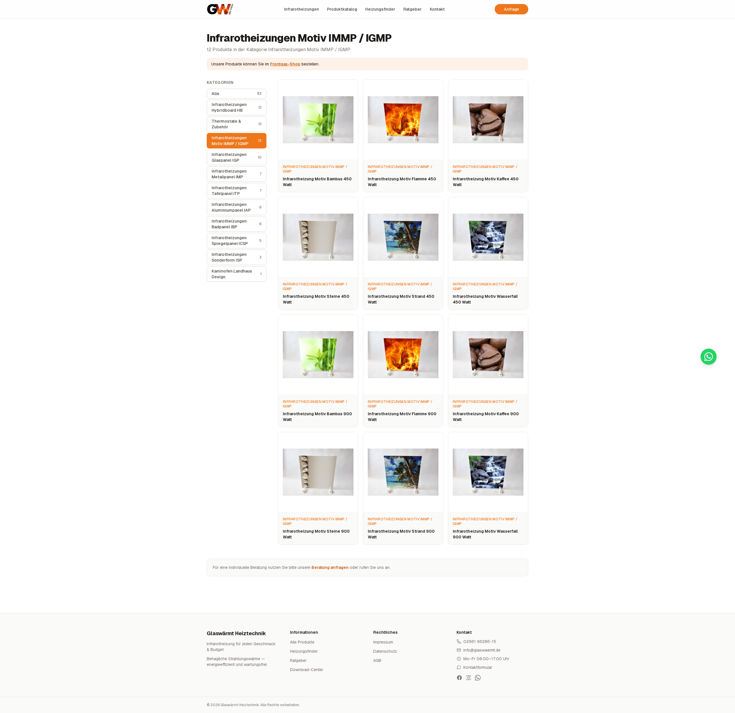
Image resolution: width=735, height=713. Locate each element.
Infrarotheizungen (301, 9)
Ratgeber (412, 9)
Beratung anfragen (330, 567)
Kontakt (437, 9)
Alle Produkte (302, 642)
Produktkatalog (342, 9)
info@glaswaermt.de (481, 650)
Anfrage (511, 9)
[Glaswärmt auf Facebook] (459, 678)
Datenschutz (385, 651)
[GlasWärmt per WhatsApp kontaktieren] (478, 678)
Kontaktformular (477, 667)
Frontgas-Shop (285, 64)
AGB (377, 660)
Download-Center (306, 669)
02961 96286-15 (479, 641)
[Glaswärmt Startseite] (220, 9)
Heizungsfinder (380, 9)
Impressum (383, 642)
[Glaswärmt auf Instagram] (468, 678)
